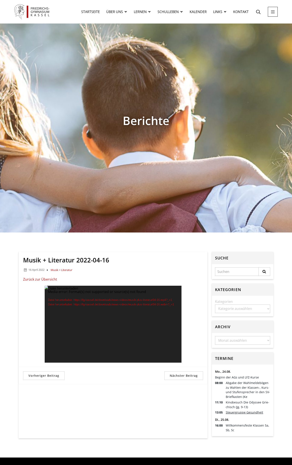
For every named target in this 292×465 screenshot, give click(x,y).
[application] (113, 324)
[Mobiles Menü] (273, 12)
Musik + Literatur (61, 270)
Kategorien (224, 301)
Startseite (90, 11)
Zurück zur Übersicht (40, 279)
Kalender (198, 11)
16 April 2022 (36, 270)
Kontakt (241, 11)
